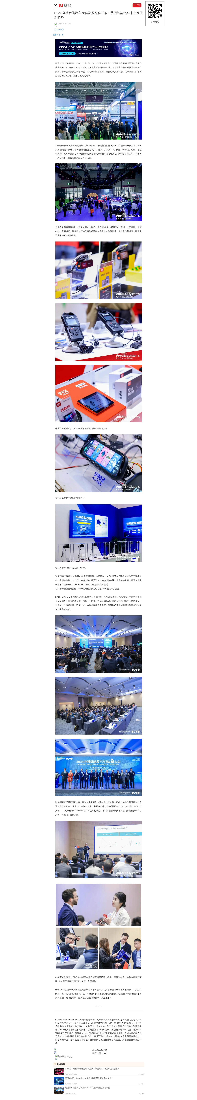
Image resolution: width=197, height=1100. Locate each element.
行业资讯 (59, 29)
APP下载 (137, 5)
